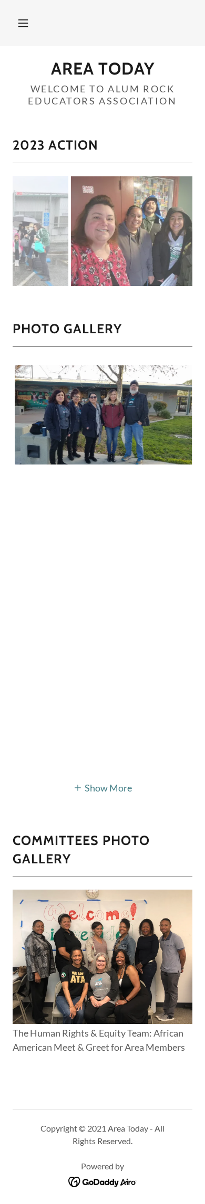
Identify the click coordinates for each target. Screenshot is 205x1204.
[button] (23, 23)
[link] (102, 69)
